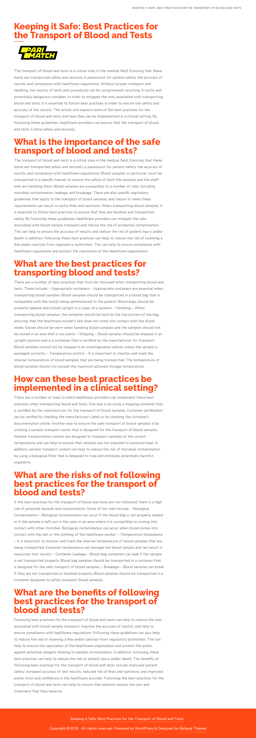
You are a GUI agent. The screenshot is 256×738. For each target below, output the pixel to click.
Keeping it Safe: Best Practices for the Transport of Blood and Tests (127, 718)
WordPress (144, 728)
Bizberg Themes (193, 728)
